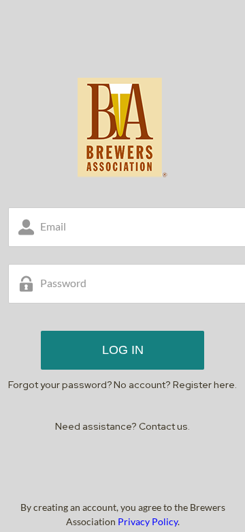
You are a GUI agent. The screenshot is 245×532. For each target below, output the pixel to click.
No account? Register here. (175, 385)
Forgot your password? (60, 385)
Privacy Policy (148, 521)
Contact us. (164, 426)
